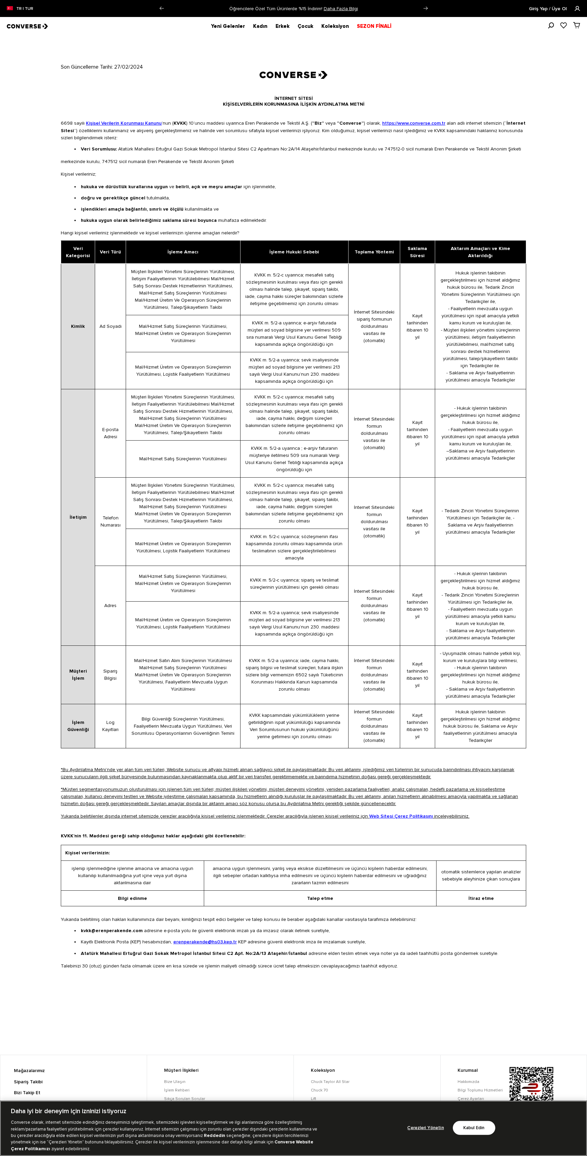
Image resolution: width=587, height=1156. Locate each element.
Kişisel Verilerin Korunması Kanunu (124, 123)
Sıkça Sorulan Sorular (184, 1098)
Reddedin (214, 1135)
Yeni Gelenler (228, 26)
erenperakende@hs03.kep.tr (205, 942)
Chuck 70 (319, 1090)
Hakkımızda (468, 1081)
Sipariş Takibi (28, 1082)
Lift (313, 1098)
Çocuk (305, 26)
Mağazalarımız (29, 1070)
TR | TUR (24, 9)
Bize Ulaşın (174, 1081)
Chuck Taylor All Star (330, 1081)
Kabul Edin (473, 1127)
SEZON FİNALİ (374, 26)
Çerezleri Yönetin (425, 1127)
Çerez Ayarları (471, 1098)
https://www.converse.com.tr (413, 123)
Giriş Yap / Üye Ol (548, 8)
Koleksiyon (335, 26)
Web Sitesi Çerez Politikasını (401, 816)
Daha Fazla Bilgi (341, 9)
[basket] (576, 25)
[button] (161, 8)
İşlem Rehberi (177, 1090)
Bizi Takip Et (27, 1092)
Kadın (260, 26)
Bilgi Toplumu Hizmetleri (480, 1090)
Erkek (282, 26)
